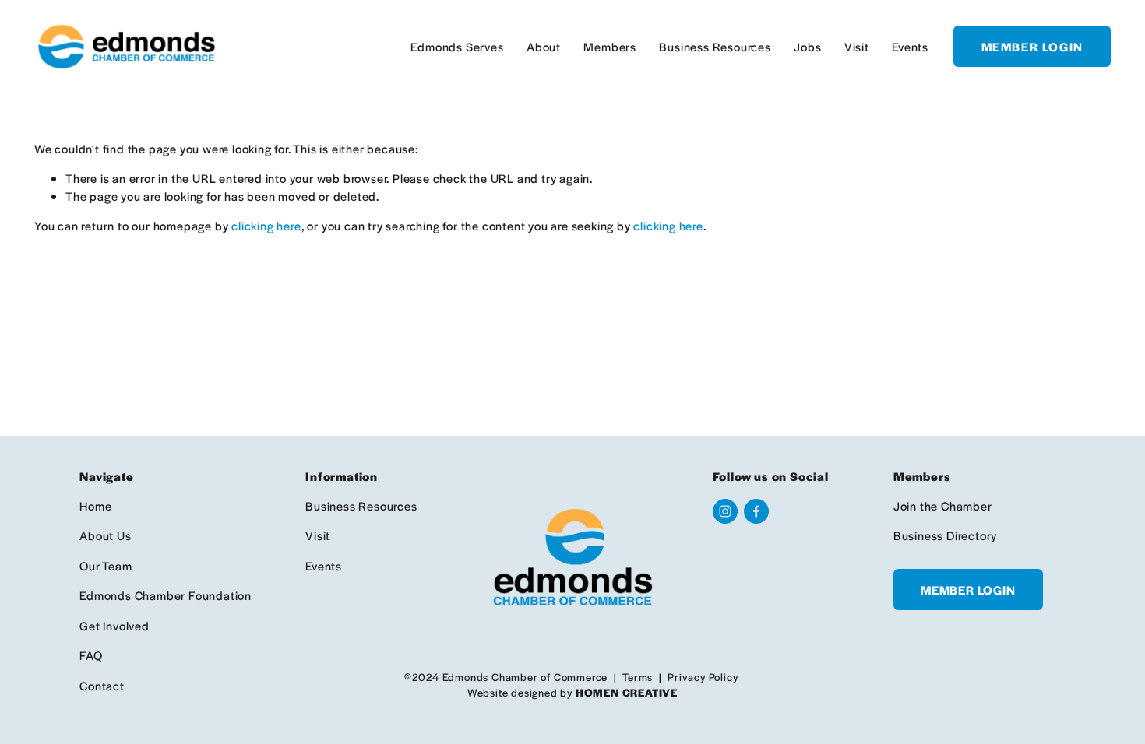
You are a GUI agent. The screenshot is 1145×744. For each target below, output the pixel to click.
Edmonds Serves (456, 46)
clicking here (266, 225)
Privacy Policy (703, 676)
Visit (856, 46)
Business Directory (945, 535)
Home (95, 505)
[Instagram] (725, 511)
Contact (102, 685)
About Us (105, 535)
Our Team (105, 565)
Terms (637, 676)
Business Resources (714, 46)
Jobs (807, 46)
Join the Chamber (942, 505)
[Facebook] (756, 511)
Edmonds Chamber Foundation (165, 595)
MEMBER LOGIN (1032, 46)
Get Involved (114, 625)
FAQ (90, 655)
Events (910, 46)
